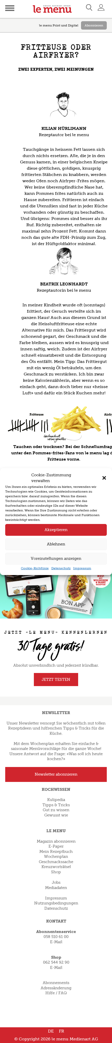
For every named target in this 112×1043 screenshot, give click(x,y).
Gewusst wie (56, 815)
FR (61, 1031)
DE (51, 1031)
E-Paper (56, 846)
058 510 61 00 (56, 936)
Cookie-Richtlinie (35, 568)
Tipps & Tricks (56, 805)
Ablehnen (56, 544)
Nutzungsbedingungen (56, 903)
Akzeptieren (56, 529)
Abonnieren (94, 25)
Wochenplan (56, 856)
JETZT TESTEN (56, 679)
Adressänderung (56, 988)
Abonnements (56, 982)
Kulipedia (56, 799)
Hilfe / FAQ (56, 993)
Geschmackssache (56, 861)
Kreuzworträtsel (56, 866)
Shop (56, 872)
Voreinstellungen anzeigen (56, 558)
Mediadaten (56, 887)
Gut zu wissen (56, 810)
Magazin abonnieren (56, 841)
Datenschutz (61, 568)
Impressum (82, 568)
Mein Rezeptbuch (56, 851)
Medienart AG (84, 1038)
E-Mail (56, 942)
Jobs (56, 882)
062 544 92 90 (56, 962)
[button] (104, 478)
